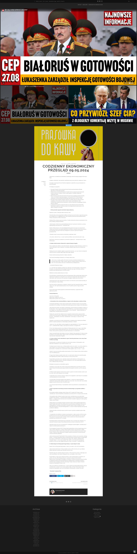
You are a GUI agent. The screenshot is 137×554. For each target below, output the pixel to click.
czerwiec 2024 (36, 522)
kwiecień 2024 (36, 525)
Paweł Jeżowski (71, 163)
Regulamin (85, 4)
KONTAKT (80, 4)
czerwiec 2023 (36, 538)
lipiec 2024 (36, 521)
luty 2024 (36, 527)
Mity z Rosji (45, 1)
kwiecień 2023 (36, 540)
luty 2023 (36, 543)
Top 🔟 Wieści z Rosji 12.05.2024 (56, 482)
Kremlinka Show (97, 513)
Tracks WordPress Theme (64, 552)
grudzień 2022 (36, 545)
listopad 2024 (36, 516)
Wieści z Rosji (39, 1)
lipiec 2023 (36, 536)
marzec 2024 (36, 526)
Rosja (45, 184)
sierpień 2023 (36, 535)
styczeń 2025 (36, 513)
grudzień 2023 (36, 530)
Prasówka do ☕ (52, 1)
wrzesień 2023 (36, 534)
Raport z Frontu (61, 1)
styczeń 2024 (36, 529)
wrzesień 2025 (36, 512)
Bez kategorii (97, 512)
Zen (45, 185)
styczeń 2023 (36, 544)
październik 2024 (36, 517)
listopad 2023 (36, 531)
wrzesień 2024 (36, 518)
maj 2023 (36, 539)
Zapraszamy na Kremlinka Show (96, 4)
